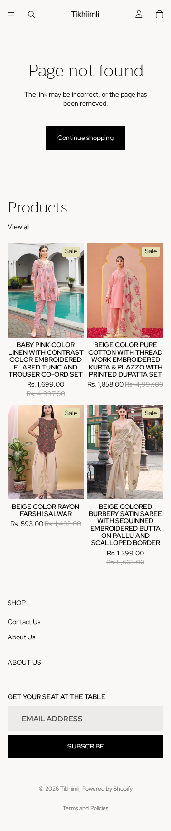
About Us (21, 636)
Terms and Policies (85, 808)
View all (19, 226)
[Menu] (11, 14)
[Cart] (159, 14)
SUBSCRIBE (85, 746)
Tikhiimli (69, 789)
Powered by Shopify (107, 789)
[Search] (31, 14)
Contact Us (24, 622)
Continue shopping (85, 137)
